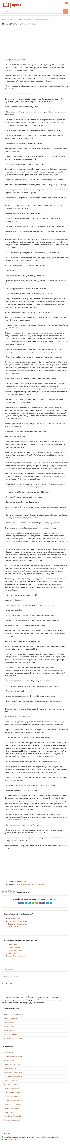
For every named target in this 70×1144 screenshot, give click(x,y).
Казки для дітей (14, 918)
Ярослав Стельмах (11, 1084)
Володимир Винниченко (13, 1076)
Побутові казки (9, 1022)
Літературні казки (10, 1018)
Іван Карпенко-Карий (12, 1092)
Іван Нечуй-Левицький (12, 1116)
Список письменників (12, 1120)
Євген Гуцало (9, 1060)
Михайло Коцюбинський (13, 1096)
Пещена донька (14, 947)
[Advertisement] (35, 43)
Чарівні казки (13, 927)
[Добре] (11, 891)
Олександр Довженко (12, 1104)
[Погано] (6, 891)
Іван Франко (8, 1053)
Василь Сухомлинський (13, 1100)
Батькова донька (14, 953)
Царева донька (13, 945)
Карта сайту (12, 1139)
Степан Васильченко (12, 1064)
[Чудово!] (14, 891)
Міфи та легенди (10, 1030)
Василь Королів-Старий (13, 1057)
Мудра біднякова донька (17, 956)
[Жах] (3, 891)
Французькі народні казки (17, 924)
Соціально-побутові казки (17, 921)
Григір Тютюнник (10, 1068)
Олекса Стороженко (11, 1088)
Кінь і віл (22, 881)
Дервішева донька (15, 950)
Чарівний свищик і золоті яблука (32, 884)
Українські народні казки (13, 1014)
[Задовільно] (8, 891)
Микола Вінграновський (13, 1072)
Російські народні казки (13, 1038)
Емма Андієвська (10, 1080)
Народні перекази (11, 1034)
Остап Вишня (9, 1112)
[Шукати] (65, 11)
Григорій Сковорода (11, 1108)
